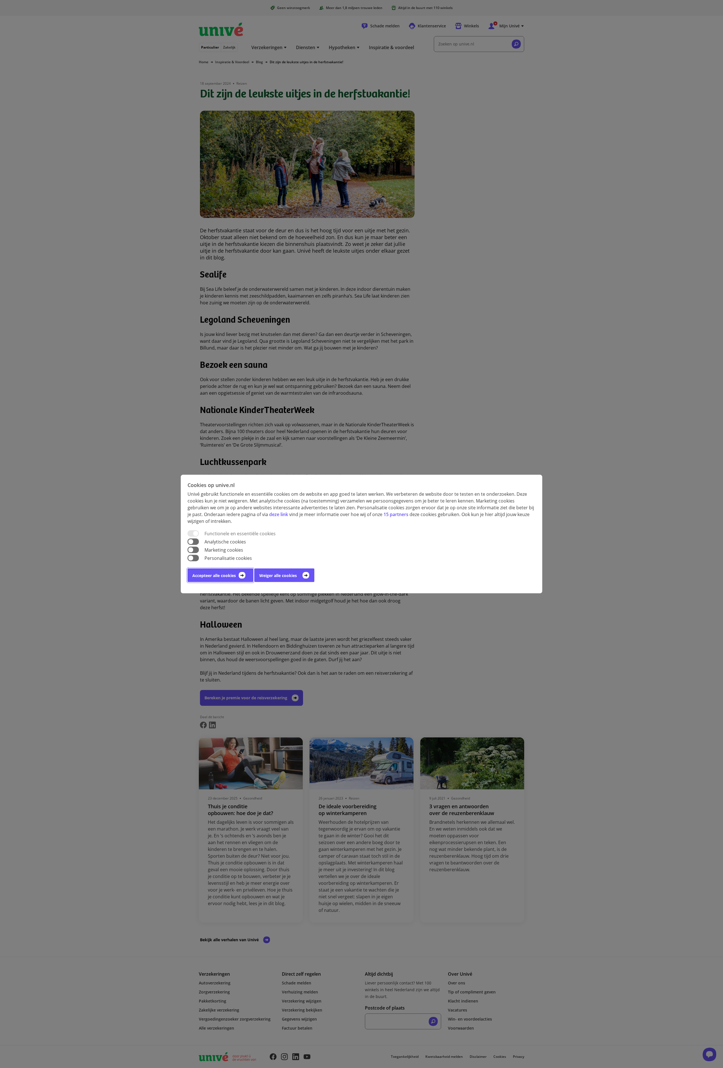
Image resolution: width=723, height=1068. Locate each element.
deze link (278, 514)
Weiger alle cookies (278, 575)
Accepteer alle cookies (214, 575)
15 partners (396, 514)
